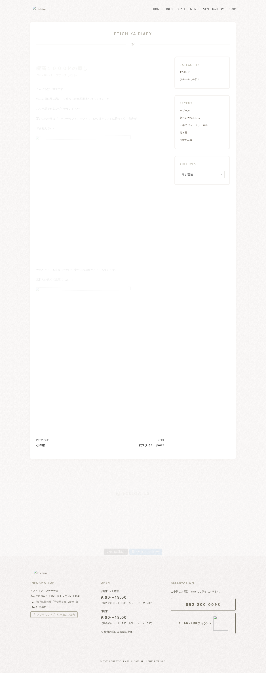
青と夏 (183, 132)
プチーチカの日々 (67, 75)
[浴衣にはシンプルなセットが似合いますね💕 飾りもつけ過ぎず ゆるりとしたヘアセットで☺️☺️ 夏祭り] (91, 510)
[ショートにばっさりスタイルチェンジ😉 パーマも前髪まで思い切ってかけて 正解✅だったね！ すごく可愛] (174, 534)
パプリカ (185, 110)
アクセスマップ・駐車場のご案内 (55, 614)
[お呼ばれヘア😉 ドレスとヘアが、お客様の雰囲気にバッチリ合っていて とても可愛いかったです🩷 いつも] (50, 510)
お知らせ (185, 72)
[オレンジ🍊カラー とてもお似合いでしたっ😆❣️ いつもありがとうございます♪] (174, 510)
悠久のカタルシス (190, 117)
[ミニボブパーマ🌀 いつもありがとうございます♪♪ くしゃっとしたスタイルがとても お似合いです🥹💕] (216, 534)
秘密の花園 (186, 140)
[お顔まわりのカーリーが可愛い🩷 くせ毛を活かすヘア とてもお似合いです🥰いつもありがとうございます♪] (216, 510)
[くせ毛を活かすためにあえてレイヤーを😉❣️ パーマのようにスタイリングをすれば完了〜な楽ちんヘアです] (133, 510)
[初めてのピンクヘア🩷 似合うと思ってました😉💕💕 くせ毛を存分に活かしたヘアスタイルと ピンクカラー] (133, 534)
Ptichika (121, 661)
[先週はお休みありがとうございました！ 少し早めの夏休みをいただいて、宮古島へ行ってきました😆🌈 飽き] (91, 534)
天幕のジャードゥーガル (194, 125)
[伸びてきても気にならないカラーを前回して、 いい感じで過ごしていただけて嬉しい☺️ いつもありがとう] (50, 534)
